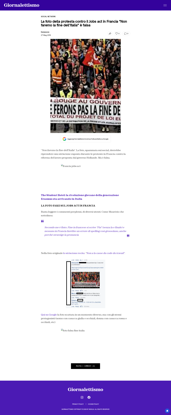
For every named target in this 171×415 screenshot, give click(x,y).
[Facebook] (89, 397)
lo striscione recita (74, 253)
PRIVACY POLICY (78, 404)
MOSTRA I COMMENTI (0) (85, 366)
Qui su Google (49, 314)
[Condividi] (109, 33)
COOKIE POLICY (93, 404)
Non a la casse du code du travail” (105, 253)
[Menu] (165, 5)
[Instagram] (82, 397)
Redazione (45, 32)
